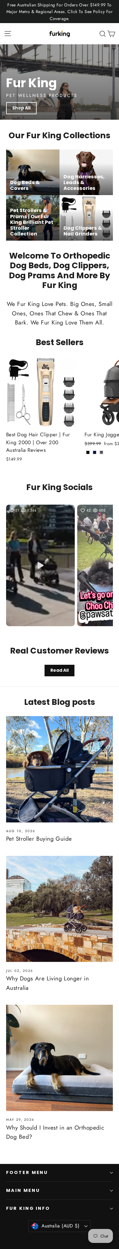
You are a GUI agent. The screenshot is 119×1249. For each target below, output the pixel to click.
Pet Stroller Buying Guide (39, 839)
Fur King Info (28, 1208)
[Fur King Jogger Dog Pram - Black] (88, 452)
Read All (59, 670)
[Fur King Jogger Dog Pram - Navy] (94, 452)
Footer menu (27, 1172)
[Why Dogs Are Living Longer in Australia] (59, 909)
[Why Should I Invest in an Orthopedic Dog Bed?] (59, 1058)
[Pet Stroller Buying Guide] (59, 769)
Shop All (21, 108)
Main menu (23, 1190)
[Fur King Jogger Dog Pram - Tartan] (101, 452)
